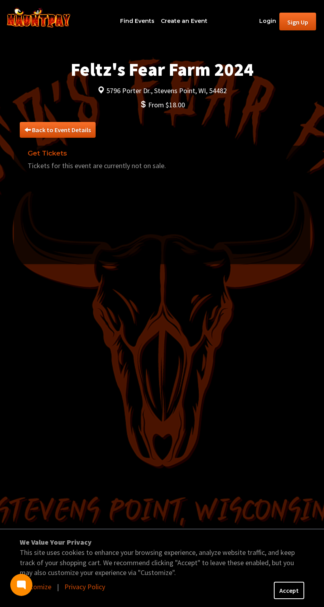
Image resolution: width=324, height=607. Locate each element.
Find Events (137, 20)
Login (267, 20)
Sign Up (297, 22)
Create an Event (184, 20)
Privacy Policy (84, 586)
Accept (289, 590)
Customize (35, 586)
